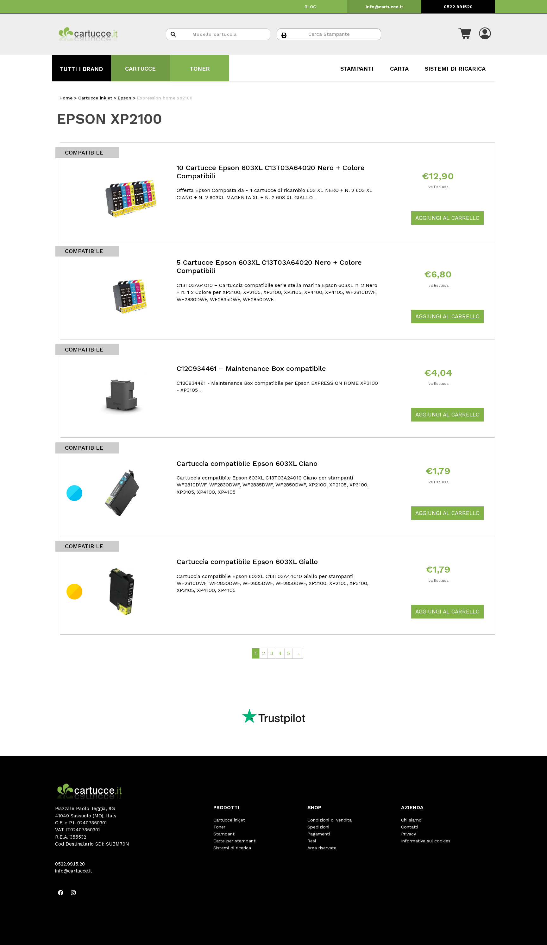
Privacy (408, 833)
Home (66, 97)
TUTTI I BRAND (81, 69)
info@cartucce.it (384, 6)
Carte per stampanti (234, 840)
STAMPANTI (357, 68)
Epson (124, 97)
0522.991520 (458, 6)
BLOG (311, 6)
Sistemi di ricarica (232, 847)
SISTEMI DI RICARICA (455, 68)
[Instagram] (73, 892)
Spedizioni (318, 826)
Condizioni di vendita (329, 819)
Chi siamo (411, 819)
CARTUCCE (140, 68)
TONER (200, 68)
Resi (311, 840)
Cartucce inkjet (229, 819)
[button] (464, 34)
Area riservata (321, 847)
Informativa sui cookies (425, 840)
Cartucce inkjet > (98, 97)
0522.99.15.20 (70, 864)
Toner (219, 826)
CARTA (399, 68)
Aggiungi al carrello (447, 218)
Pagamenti (318, 833)
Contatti (409, 826)
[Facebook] (60, 892)
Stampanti (224, 833)
